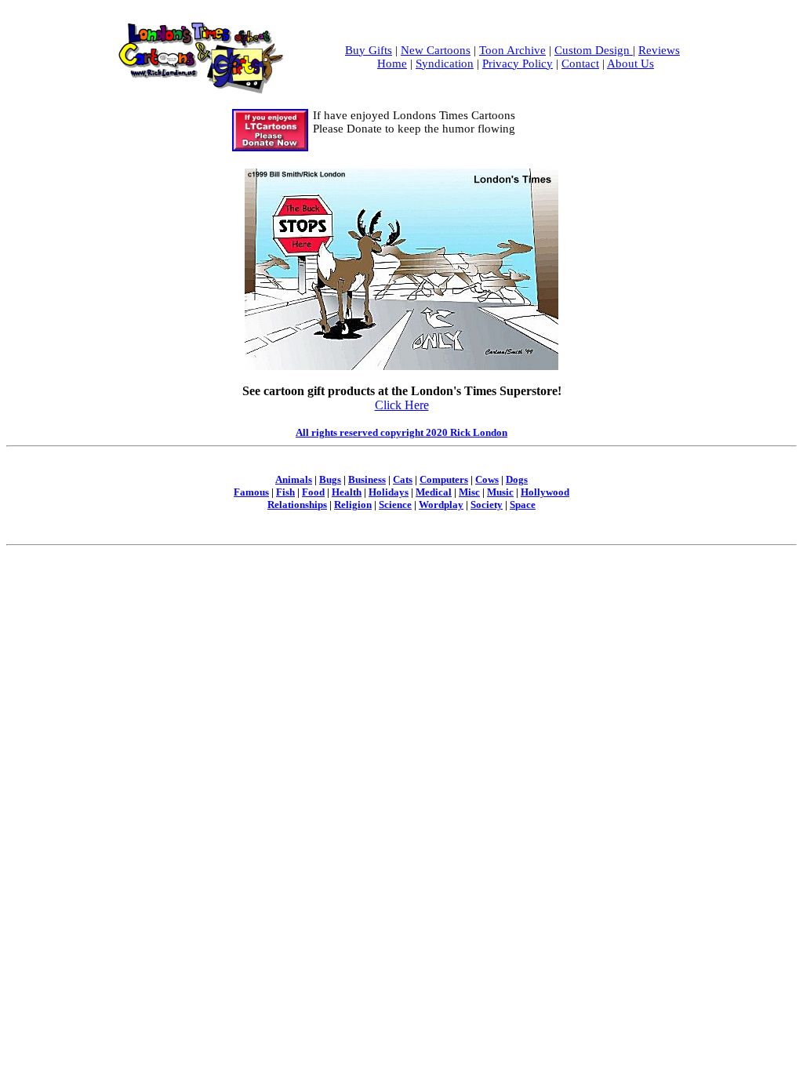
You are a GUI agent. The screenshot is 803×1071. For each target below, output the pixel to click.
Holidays (389, 492)
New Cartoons (436, 50)
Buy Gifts (368, 50)
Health (347, 492)
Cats (402, 479)
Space (523, 504)
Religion (353, 504)
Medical (434, 492)
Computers (444, 479)
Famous (251, 492)
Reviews (659, 50)
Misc (469, 492)
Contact (580, 63)
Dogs (517, 479)
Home (392, 63)
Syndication (445, 63)
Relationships (297, 504)
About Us (630, 63)
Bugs (330, 479)
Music (500, 492)
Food (313, 492)
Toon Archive (512, 50)
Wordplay (441, 504)
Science (395, 504)
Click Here (402, 405)
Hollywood (545, 492)
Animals (293, 479)
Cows (487, 479)
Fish (285, 492)
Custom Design (593, 50)
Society (487, 504)
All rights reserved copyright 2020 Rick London (401, 432)
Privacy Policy (517, 63)
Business (367, 479)
